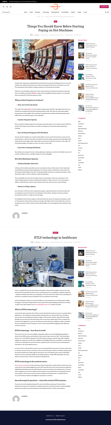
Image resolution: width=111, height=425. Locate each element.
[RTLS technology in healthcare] (43, 267)
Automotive (81, 123)
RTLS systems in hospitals (22, 365)
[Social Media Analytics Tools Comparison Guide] (81, 77)
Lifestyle (80, 148)
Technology (46, 12)
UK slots (34, 93)
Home (25, 12)
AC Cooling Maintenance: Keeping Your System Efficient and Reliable (92, 108)
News (31, 12)
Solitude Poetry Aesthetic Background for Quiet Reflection (23, 1)
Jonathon (37, 35)
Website (80, 170)
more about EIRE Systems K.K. (42, 304)
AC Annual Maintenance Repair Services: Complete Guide (91, 56)
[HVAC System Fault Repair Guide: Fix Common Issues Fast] (81, 67)
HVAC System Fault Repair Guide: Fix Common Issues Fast (91, 66)
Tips (79, 165)
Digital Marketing (82, 128)
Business (37, 12)
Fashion (73, 12)
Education (80, 131)
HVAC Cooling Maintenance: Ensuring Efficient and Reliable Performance (92, 97)
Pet (79, 153)
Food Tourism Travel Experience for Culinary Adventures (92, 86)
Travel (85, 12)
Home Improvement (83, 143)
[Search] (106, 12)
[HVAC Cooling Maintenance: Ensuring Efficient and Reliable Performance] (81, 96)
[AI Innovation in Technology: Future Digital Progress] (81, 45)
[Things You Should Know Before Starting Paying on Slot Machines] (43, 59)
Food (79, 138)
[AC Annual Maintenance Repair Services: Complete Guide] (81, 55)
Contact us (50, 415)
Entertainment (55, 12)
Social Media (64, 12)
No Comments (69, 35)
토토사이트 (31, 109)
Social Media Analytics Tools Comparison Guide (91, 76)
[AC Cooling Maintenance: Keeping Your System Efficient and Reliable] (81, 108)
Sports (79, 160)
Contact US (104, 6)
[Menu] (108, 12)
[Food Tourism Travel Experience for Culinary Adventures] (81, 87)
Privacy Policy (60, 415)
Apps (79, 121)
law (79, 145)
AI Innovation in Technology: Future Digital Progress (91, 45)
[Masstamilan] (55, 6)
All (55, 21)
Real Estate (81, 155)
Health (79, 12)
